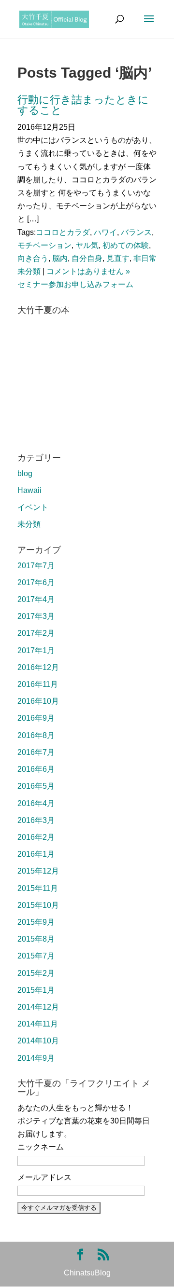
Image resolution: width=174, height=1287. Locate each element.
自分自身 (87, 258)
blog (24, 473)
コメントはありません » (88, 271)
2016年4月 (36, 803)
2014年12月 (38, 1007)
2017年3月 (36, 616)
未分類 (29, 271)
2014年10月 (38, 1041)
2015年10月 (38, 905)
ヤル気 (87, 245)
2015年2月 (36, 973)
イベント (32, 507)
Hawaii (29, 490)
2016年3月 (36, 820)
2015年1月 (36, 990)
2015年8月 (36, 939)
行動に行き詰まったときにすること (83, 105)
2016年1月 (36, 854)
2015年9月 (36, 922)
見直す (118, 258)
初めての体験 (125, 245)
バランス (136, 232)
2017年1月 (36, 650)
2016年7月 (36, 752)
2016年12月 (38, 667)
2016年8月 (36, 735)
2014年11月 (37, 1024)
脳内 (60, 258)
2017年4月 (36, 599)
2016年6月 (36, 769)
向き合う (32, 258)
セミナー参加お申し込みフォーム (75, 284)
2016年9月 (36, 718)
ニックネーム (40, 1147)
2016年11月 (37, 684)
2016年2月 (36, 837)
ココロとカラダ (63, 232)
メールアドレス (44, 1177)
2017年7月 (36, 565)
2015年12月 (38, 871)
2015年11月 (37, 888)
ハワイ (105, 232)
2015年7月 (36, 956)
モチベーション (44, 245)
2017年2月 (36, 633)
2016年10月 (38, 701)
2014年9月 (36, 1058)
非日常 (145, 258)
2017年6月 (36, 582)
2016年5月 (36, 786)
